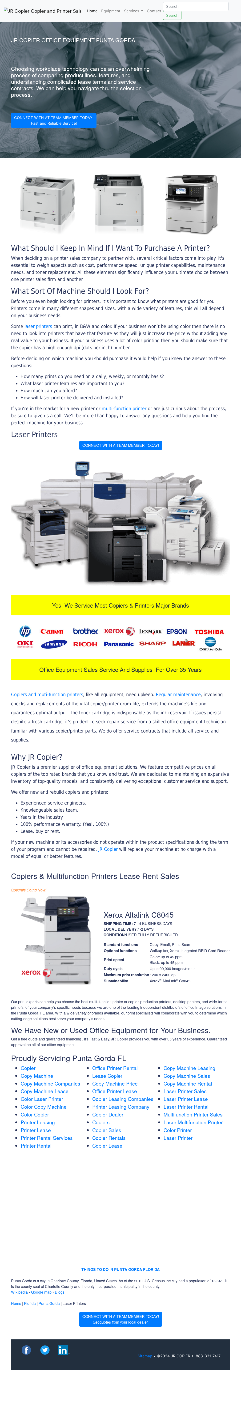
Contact (154, 11)
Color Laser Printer (42, 1098)
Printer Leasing (38, 1122)
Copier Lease (107, 1145)
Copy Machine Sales (187, 1075)
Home (93, 10)
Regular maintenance (178, 694)
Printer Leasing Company (120, 1106)
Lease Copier (107, 1075)
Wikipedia (19, 1292)
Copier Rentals (109, 1137)
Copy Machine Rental (188, 1083)
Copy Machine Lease (44, 1091)
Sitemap (145, 1356)
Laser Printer (178, 1137)
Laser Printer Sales (185, 1091)
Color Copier (35, 1114)
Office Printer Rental (115, 1067)
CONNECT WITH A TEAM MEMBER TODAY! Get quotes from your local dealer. (120, 1319)
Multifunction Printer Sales (193, 1114)
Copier (28, 1067)
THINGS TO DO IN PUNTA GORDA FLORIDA (120, 1269)
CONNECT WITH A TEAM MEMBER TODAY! (120, 445)
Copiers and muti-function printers (47, 694)
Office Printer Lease (114, 1091)
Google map (41, 1292)
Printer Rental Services (47, 1137)
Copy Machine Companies (50, 1083)
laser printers (38, 326)
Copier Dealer (107, 1114)
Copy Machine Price (115, 1083)
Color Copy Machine (44, 1106)
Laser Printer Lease (186, 1098)
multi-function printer (124, 408)
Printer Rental (36, 1145)
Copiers (101, 1122)
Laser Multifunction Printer (193, 1122)
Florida (30, 1303)
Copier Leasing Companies (122, 1098)
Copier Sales (106, 1129)
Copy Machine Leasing (189, 1067)
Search (172, 15)
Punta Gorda (49, 1303)
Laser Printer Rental (186, 1106)
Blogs (59, 1292)
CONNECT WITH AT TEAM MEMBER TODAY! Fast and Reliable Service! (53, 120)
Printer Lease (36, 1129)
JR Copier (108, 849)
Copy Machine (37, 1075)
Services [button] (132, 11)
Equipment (110, 11)
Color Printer (178, 1129)
